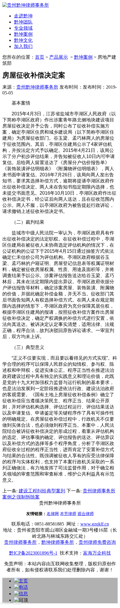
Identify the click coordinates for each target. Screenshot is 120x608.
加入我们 (23, 46)
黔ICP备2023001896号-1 (33, 552)
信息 (23, 593)
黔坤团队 (23, 21)
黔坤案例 (23, 34)
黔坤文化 (23, 40)
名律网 (53, 514)
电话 (23, 587)
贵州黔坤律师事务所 (37, 87)
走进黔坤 (23, 15)
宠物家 (17, 603)
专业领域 (23, 28)
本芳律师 (68, 514)
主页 (23, 580)
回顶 (23, 600)
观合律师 (85, 514)
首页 (39, 57)
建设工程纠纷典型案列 (42, 490)
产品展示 (58, 57)
